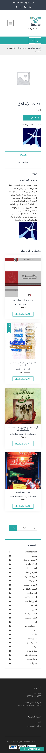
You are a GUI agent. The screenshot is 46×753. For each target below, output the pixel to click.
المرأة (35, 622)
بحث (13, 528)
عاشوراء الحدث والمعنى (23, 300)
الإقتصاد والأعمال (30, 560)
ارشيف (34, 556)
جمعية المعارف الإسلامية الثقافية (23, 434)
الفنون (34, 610)
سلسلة (34, 634)
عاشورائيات (32, 638)
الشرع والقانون (31, 593)
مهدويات (33, 663)
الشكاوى (37, 722)
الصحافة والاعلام (30, 597)
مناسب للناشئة (31, 655)
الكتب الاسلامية (31, 614)
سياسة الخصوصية (34, 726)
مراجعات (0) (23, 162)
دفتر (35, 630)
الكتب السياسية (31, 618)
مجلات (34, 647)
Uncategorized (19, 48)
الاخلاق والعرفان (30, 564)
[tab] (23, 155)
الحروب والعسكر (30, 585)
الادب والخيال (31, 568)
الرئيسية (37, 48)
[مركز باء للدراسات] (32, 137)
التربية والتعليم (31, 581)
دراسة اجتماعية (31, 626)
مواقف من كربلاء (23, 492)
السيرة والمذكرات (30, 589)
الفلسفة (34, 605)
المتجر (30, 48)
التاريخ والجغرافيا (30, 576)
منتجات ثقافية (31, 659)
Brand (23, 155)
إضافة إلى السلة (32, 118)
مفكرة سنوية (32, 651)
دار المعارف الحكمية (23, 304)
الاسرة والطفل (31, 572)
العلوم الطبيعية (31, 601)
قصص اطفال (31, 643)
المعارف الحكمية (23, 369)
